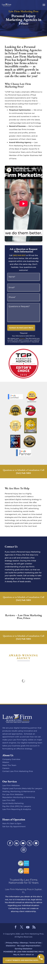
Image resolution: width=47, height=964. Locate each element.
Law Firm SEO (8, 800)
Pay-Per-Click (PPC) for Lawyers (16, 806)
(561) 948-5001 (19, 255)
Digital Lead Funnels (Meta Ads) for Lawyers (22, 788)
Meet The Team (9, 765)
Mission (5, 762)
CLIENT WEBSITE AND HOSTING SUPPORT (24, 960)
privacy (22, 338)
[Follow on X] (29, 843)
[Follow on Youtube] (23, 843)
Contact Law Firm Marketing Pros (17, 771)
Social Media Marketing (13, 803)
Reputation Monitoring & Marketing (18, 797)
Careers (5, 768)
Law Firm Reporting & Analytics (16, 809)
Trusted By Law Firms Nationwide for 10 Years (23, 881)
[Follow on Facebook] (10, 843)
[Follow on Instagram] (23, 849)
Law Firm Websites (11, 785)
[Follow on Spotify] (36, 843)
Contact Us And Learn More (21, 328)
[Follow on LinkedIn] (16, 843)
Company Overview (11, 759)
